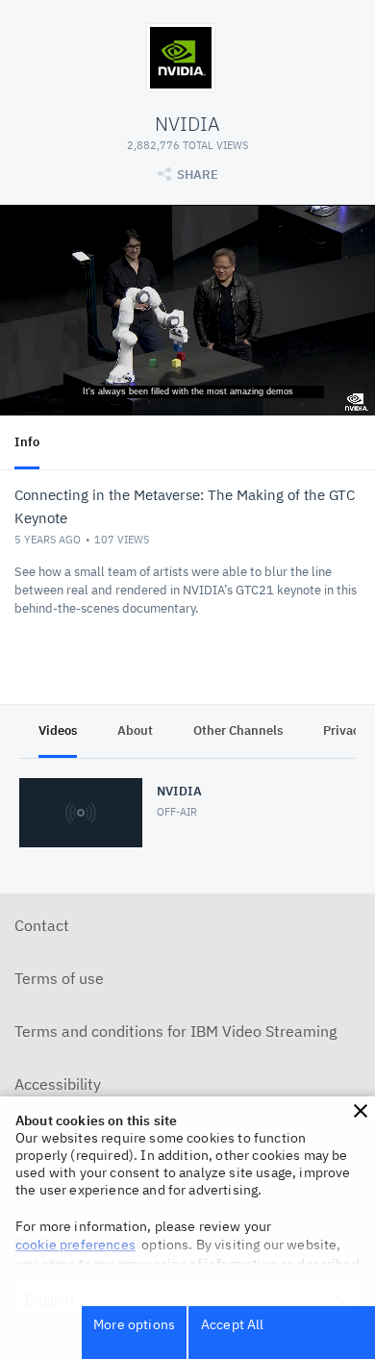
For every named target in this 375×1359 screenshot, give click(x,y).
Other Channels (238, 730)
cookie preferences (75, 1244)
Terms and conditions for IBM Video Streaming (175, 1031)
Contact (41, 925)
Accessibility (57, 1084)
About (135, 730)
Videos (57, 730)
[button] (360, 1111)
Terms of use (59, 978)
